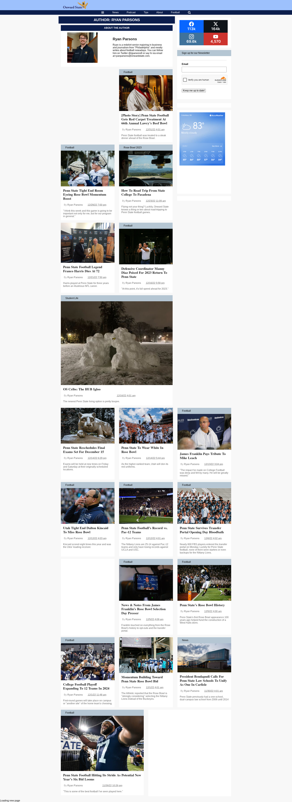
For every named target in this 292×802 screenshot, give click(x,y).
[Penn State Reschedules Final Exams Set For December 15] (88, 426)
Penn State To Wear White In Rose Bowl (142, 449)
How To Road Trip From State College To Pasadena (143, 192)
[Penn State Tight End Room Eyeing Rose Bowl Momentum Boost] (88, 169)
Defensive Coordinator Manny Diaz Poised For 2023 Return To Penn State (144, 272)
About (159, 12)
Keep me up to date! (194, 90)
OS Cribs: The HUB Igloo (82, 389)
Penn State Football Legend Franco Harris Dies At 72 (82, 268)
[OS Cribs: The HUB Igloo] (117, 343)
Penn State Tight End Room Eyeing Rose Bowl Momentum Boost (84, 194)
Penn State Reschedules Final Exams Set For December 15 (84, 449)
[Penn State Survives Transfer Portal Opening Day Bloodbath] (204, 506)
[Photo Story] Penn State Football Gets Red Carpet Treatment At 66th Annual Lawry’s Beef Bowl (145, 119)
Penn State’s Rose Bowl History (202, 604)
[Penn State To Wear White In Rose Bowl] (146, 426)
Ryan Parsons (125, 39)
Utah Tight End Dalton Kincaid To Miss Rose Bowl (85, 529)
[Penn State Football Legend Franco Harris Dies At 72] (88, 243)
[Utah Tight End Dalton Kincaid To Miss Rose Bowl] (88, 506)
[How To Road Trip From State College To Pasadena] (146, 169)
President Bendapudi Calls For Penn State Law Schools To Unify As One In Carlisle (203, 680)
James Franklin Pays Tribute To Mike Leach (203, 455)
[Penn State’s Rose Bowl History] (204, 583)
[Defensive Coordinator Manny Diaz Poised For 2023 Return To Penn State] (146, 247)
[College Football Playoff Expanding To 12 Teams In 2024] (88, 662)
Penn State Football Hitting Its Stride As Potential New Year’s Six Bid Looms (102, 777)
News (115, 12)
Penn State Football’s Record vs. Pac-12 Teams (144, 529)
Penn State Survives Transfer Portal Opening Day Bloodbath (202, 529)
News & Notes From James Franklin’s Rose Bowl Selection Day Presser (143, 608)
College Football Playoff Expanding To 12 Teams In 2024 (86, 686)
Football (175, 12)
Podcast (131, 12)
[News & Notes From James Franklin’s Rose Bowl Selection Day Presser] (146, 583)
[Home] (75, 8)
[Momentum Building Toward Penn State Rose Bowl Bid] (146, 655)
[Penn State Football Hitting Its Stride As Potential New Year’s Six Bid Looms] (102, 744)
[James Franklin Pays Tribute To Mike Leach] (204, 432)
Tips (146, 12)
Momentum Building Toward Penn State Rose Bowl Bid (142, 678)
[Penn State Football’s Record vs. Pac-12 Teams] (146, 506)
